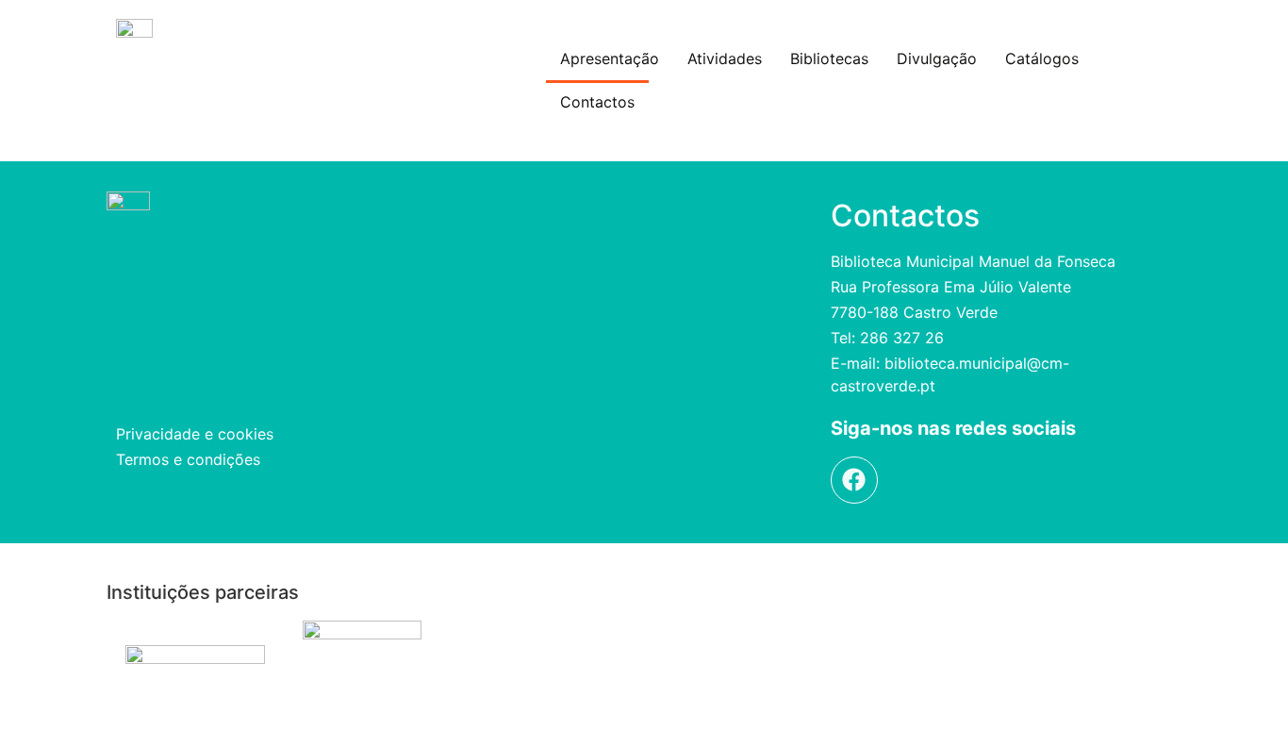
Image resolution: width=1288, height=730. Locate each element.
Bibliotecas (829, 58)
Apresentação (609, 58)
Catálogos (1042, 58)
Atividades (724, 58)
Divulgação (937, 58)
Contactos (597, 101)
